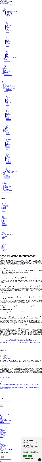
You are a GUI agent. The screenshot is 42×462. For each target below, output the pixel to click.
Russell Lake (8, 93)
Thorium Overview (9, 13)
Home (3, 81)
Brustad (7, 46)
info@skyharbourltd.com (6, 358)
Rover (7, 44)
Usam (7, 29)
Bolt (7, 26)
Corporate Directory (7, 8)
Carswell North (8, 163)
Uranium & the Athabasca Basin (9, 88)
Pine (7, 54)
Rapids (7, 55)
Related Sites (6, 72)
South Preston (8, 41)
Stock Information (7, 178)
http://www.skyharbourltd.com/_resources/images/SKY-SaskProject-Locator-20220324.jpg (21, 340)
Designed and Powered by (6, 449)
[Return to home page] (10, 4)
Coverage (1, 441)
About (5, 6)
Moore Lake (8, 16)
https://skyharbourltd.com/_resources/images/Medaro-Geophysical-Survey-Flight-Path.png (21, 278)
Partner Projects (6, 131)
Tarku (7, 42)
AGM (5, 66)
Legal (1, 447)
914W (7, 31)
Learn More (2, 413)
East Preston (8, 20)
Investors (3, 58)
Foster (7, 34)
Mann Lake (8, 24)
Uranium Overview (9, 12)
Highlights (5, 59)
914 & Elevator (8, 47)
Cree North (8, 50)
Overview (7, 18)
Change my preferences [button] (28, 458)
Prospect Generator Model (8, 172)
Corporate (3, 5)
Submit (1, 405)
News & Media (4, 68)
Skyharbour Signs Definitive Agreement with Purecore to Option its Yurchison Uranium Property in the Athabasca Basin (19, 384)
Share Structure (6, 63)
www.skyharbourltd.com (36, 342)
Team (5, 7)
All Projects (6, 91)
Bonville (7, 40)
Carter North (8, 43)
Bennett (7, 35)
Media (5, 70)
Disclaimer (6, 67)
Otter (7, 38)
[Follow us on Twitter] (4, 191)
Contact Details (6, 74)
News (5, 69)
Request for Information (8, 75)
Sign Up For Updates (4, 3)
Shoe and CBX (8, 30)
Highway (7, 27)
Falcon (7, 22)
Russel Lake (8, 15)
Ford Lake (8, 51)
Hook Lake (8, 21)
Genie (7, 28)
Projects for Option (3, 426)
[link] (32, 453)
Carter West (8, 49)
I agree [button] (25, 456)
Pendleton (7, 36)
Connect (3, 73)
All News (1, 381)
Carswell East (8, 120)
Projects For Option (7, 147)
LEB (7, 52)
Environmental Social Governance (9, 9)
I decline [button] (29, 456)
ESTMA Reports (7, 65)
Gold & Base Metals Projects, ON (11, 57)
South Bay (8, 56)
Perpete (7, 53)
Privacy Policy (32, 453)
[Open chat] (39, 459)
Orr (6, 37)
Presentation (6, 60)
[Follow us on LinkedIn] (2, 191)
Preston (7, 96)
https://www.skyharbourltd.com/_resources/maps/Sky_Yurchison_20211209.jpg (21, 266)
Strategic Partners (7, 177)
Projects (3, 10)
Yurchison (7, 32)
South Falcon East (9, 23)
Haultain (7, 39)
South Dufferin (8, 25)
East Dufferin (8, 45)
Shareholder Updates (7, 71)
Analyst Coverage (7, 61)
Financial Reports (7, 64)
